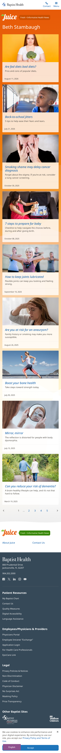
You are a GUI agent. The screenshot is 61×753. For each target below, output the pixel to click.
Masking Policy (9, 696)
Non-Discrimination (12, 675)
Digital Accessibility (12, 613)
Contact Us (38, 542)
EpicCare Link (9, 655)
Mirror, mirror (14, 433)
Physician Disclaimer (12, 686)
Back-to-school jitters (19, 117)
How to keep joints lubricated (24, 277)
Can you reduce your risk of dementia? (30, 486)
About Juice (8, 542)
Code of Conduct (10, 681)
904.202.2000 (8, 573)
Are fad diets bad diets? (20, 66)
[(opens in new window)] (54, 720)
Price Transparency (11, 701)
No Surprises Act (10, 691)
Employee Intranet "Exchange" (17, 639)
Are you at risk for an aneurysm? (26, 330)
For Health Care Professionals (17, 649)
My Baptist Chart (10, 598)
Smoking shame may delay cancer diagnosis (27, 168)
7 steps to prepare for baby (23, 223)
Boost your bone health (20, 383)
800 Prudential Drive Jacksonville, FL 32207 (13, 566)
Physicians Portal (11, 634)
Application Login (11, 644)
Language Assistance (12, 618)
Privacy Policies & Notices (15, 671)
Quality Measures (11, 608)
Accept (30, 747)
